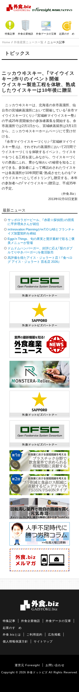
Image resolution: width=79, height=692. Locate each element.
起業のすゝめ (66, 33)
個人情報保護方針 (15, 641)
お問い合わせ (55, 665)
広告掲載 (54, 634)
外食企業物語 (25, 33)
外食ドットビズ (37, 672)
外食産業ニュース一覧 (28, 42)
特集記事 (10, 33)
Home (6, 42)
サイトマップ (43, 641)
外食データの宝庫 (46, 33)
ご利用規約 (34, 634)
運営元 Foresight (27, 665)
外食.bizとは (12, 634)
